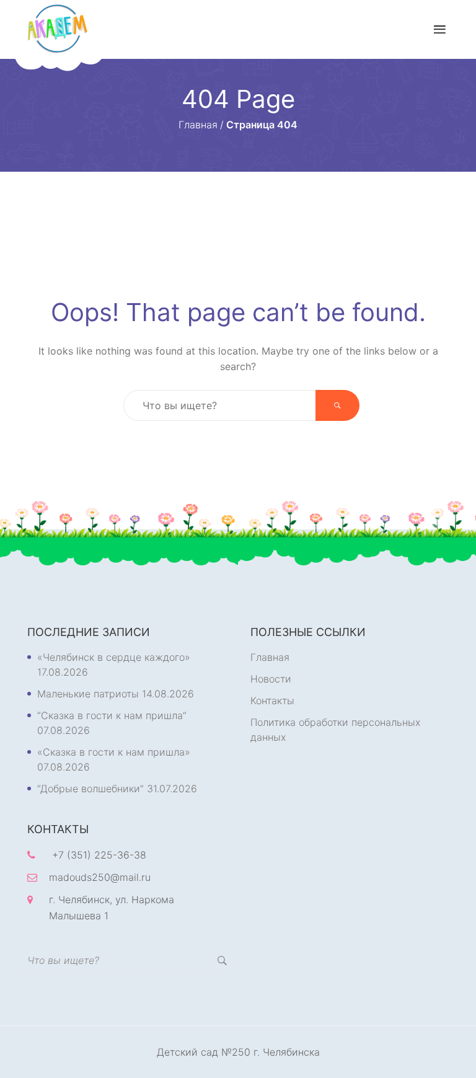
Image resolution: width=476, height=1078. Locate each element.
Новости (270, 679)
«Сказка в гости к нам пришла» (113, 752)
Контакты (272, 700)
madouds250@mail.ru (100, 877)
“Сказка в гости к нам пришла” (112, 715)
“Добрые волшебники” (90, 788)
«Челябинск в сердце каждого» (113, 657)
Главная (269, 657)
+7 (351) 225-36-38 (99, 855)
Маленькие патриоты (88, 693)
